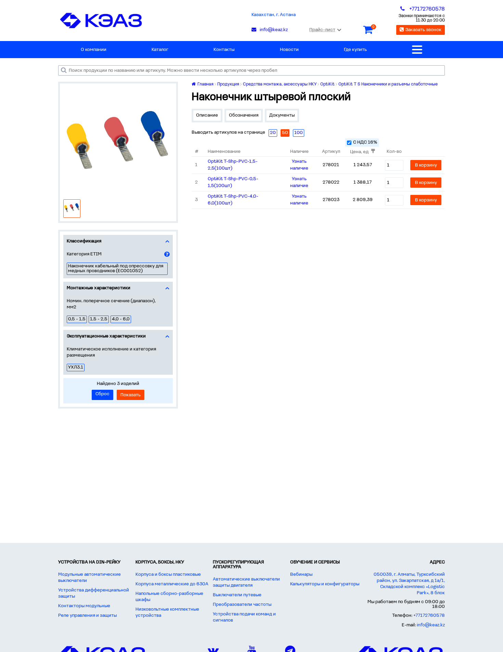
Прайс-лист (322, 29)
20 (273, 132)
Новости (289, 49)
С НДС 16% (365, 142)
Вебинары (301, 574)
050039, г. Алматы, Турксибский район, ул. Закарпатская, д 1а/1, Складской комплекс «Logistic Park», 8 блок (409, 584)
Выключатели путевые (237, 595)
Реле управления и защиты (87, 615)
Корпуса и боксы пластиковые (168, 574)
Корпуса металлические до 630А (172, 584)
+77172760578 (429, 615)
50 (285, 132)
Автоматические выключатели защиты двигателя (246, 582)
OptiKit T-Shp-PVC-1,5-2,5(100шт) (233, 165)
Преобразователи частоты (242, 604)
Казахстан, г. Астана (274, 14)
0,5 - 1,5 (77, 319)
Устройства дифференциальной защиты (93, 593)
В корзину (426, 165)
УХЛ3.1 (75, 367)
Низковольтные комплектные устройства (167, 612)
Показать (130, 395)
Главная (205, 84)
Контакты (224, 49)
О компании (93, 49)
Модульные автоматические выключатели (89, 577)
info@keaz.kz (431, 625)
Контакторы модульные (84, 606)
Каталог (160, 49)
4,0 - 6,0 (121, 319)
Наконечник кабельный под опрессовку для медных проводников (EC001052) (115, 269)
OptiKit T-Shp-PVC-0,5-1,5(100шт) (233, 182)
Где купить (355, 49)
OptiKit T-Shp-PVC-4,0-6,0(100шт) (233, 200)
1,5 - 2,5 (98, 319)
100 (298, 132)
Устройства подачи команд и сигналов (244, 617)
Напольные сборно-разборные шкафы (169, 596)
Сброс (102, 394)
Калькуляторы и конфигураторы (324, 584)
